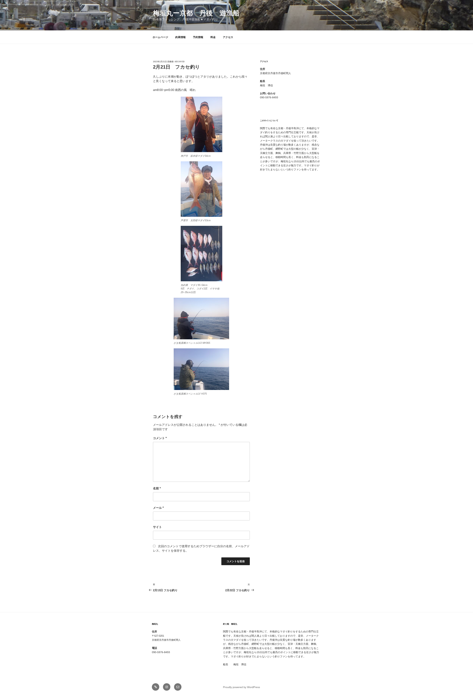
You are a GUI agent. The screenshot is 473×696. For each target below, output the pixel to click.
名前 (157, 488)
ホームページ (160, 37)
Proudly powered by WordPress (241, 687)
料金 (213, 37)
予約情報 (198, 37)
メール (158, 507)
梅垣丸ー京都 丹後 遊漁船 (196, 13)
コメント (160, 438)
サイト (157, 527)
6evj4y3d (180, 61)
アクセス (228, 37)
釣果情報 (180, 37)
